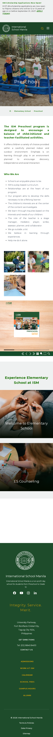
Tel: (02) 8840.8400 (26, 645)
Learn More (26, 437)
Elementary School (22, 111)
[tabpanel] (26, 10)
